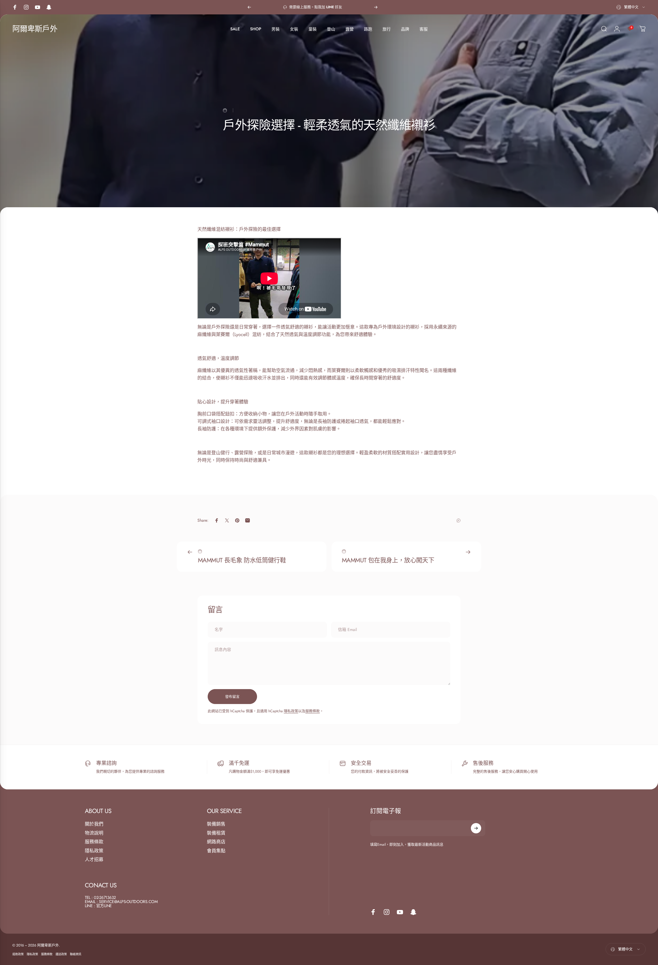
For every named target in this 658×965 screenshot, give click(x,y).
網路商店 (216, 842)
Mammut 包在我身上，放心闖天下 (388, 560)
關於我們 (94, 824)
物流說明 (94, 833)
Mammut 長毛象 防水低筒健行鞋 (242, 560)
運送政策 (61, 954)
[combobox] (631, 7)
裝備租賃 (216, 833)
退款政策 (18, 954)
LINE (108, 906)
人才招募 (94, 860)
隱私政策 (291, 711)
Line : (90, 906)
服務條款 (312, 711)
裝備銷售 (216, 824)
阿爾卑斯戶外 (34, 28)
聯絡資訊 (75, 954)
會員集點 (216, 851)
